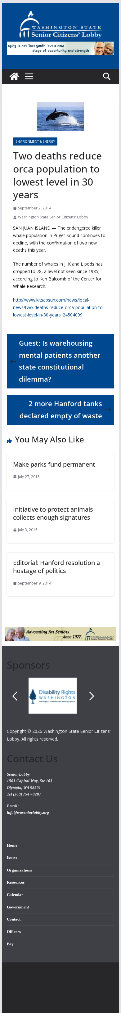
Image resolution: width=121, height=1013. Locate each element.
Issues (12, 858)
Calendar (15, 895)
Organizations (19, 870)
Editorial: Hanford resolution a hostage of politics (56, 566)
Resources (16, 882)
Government (18, 907)
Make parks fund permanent (54, 464)
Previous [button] (15, 696)
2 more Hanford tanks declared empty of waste (61, 409)
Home (12, 845)
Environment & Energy (35, 141)
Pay (10, 944)
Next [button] (92, 696)
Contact (13, 919)
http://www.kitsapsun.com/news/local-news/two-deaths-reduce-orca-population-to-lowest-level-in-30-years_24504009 (58, 307)
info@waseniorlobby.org (28, 812)
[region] (60, 702)
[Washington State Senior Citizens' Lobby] (14, 76)
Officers (14, 932)
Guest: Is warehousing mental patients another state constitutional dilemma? (60, 361)
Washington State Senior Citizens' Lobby (53, 217)
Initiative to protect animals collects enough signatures (53, 513)
